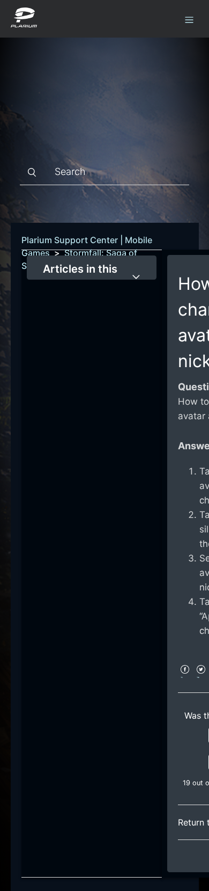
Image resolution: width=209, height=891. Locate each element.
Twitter (200, 676)
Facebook (184, 676)
